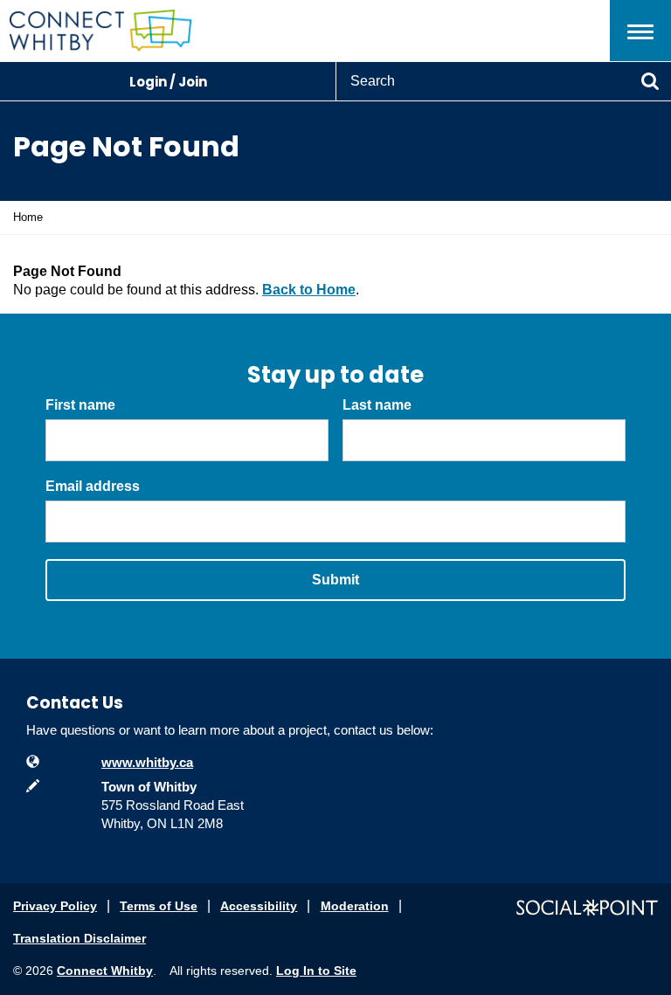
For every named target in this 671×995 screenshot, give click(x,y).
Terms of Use (158, 906)
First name (80, 404)
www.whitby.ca (147, 762)
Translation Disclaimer (79, 938)
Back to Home (309, 289)
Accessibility (258, 906)
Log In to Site (316, 971)
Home (28, 217)
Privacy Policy (55, 906)
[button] (640, 30)
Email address (92, 486)
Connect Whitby (105, 971)
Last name (377, 404)
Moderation (355, 906)
